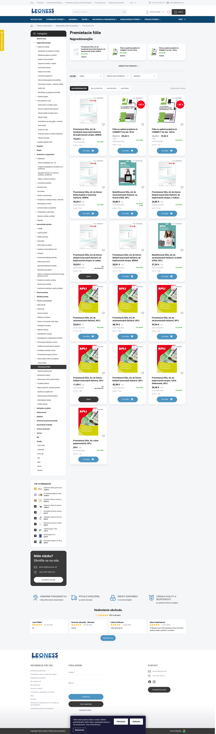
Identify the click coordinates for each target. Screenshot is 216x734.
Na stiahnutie (35, 685)
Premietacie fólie (44, 367)
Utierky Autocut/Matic (45, 59)
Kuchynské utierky (44, 67)
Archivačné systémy (44, 183)
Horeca (39, 433)
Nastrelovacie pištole (44, 270)
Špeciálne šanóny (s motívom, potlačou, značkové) (48, 174)
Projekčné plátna (43, 383)
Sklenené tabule (42, 330)
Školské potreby (42, 297)
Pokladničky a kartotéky (45, 212)
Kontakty (40, 3)
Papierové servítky (44, 72)
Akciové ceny (41, 39)
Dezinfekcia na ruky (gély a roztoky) (50, 121)
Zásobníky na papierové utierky (49, 51)
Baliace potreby (42, 237)
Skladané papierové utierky (47, 55)
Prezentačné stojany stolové (47, 354)
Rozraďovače (42, 187)
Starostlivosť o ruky (44, 101)
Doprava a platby (36, 688)
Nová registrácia (86, 704)
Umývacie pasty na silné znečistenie (50, 134)
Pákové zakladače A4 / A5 (47, 163)
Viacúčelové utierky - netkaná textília (50, 84)
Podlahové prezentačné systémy (48, 346)
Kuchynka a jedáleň (44, 408)
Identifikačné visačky (44, 334)
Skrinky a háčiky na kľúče (46, 216)
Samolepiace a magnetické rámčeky (49, 338)
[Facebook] (149, 681)
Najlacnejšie (96, 88)
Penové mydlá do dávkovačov (48, 109)
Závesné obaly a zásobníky (46, 208)
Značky (39, 441)
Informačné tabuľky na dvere (47, 342)
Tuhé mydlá (42, 125)
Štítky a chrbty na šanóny (47, 179)
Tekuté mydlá (42, 117)
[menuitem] (37, 19)
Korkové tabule (42, 313)
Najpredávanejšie (79, 88)
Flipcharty (40, 309)
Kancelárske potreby (44, 224)
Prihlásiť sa (86, 697)
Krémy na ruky (43, 130)
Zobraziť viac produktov (128, 66)
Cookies (33, 699)
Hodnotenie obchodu (108, 610)
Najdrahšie (111, 88)
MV (38, 437)
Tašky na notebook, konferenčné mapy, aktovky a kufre (50, 275)
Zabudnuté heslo (85, 710)
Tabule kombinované (44, 371)
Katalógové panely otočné (46, 350)
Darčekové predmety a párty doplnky (50, 288)
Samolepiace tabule (44, 400)
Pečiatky (40, 253)
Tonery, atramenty (43, 429)
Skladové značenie (43, 317)
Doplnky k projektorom (45, 392)
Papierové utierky (43, 47)
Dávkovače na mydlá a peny (47, 105)
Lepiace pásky (42, 233)
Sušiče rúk (41, 88)
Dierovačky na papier (44, 245)
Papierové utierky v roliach (47, 63)
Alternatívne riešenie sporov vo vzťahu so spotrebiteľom (44, 704)
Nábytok (40, 416)
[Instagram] (154, 681)
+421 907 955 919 (47, 572)
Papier (39, 150)
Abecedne (125, 88)
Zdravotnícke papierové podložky (49, 80)
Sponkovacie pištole (44, 284)
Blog (32, 3)
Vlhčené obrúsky (43, 138)
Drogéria (40, 146)
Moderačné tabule (43, 375)
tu (99, 725)
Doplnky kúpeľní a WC (44, 142)
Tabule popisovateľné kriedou (47, 396)
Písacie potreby (42, 292)
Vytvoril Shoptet (175, 731)
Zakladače (41, 159)
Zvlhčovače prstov (43, 262)
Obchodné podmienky (54, 3)
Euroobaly (40, 191)
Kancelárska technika (44, 425)
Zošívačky (40, 241)
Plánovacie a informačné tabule (48, 379)
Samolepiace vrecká (44, 204)
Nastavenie (79, 730)
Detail (88, 276)
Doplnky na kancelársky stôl (47, 249)
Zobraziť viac (108, 638)
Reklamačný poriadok (116, 3)
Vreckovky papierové (45, 76)
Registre (40, 220)
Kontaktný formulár (48, 580)
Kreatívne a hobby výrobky (46, 280)
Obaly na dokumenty (44, 195)
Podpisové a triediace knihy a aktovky (50, 200)
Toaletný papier (42, 96)
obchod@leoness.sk (48, 567)
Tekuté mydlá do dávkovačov (48, 113)
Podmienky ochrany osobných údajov (78, 3)
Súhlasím (136, 722)
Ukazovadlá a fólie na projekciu (48, 359)
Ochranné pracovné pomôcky (47, 421)
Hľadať (124, 12)
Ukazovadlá (42, 363)
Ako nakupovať (100, 3)
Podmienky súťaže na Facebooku (42, 708)
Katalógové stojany (44, 325)
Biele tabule (41, 305)
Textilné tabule (42, 404)
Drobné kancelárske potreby (47, 257)
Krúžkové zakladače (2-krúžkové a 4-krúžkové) (50, 168)
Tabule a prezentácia (44, 301)
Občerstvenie (41, 412)
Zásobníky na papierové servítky (49, 92)
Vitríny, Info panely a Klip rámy (47, 321)
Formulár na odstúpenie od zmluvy (42, 692)
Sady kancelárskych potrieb (46, 266)
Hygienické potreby (44, 43)
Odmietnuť (121, 722)
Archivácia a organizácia (45, 154)
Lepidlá (39, 228)
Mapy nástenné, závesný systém (48, 387)
